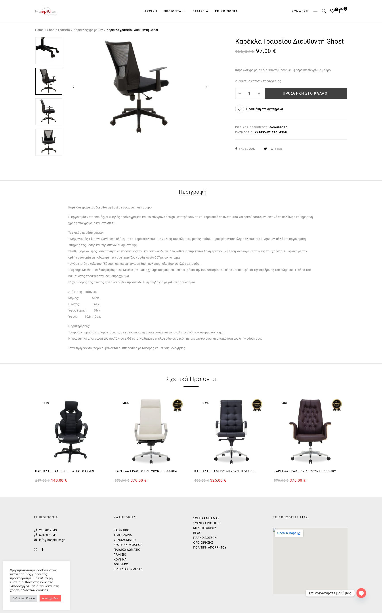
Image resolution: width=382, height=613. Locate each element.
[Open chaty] (361, 593)
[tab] (192, 192)
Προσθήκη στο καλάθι (306, 93)
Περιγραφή (192, 192)
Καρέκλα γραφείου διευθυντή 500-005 (225, 471)
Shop (50, 30)
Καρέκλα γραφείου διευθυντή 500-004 (146, 471)
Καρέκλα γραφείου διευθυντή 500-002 (305, 471)
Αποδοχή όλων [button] (50, 598)
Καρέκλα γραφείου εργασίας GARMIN (64, 471)
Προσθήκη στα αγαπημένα (264, 109)
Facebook (247, 148)
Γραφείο (64, 30)
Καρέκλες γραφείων (88, 30)
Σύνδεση (300, 11)
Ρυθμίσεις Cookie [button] (24, 598)
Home (39, 30)
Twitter (275, 148)
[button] (343, 11)
